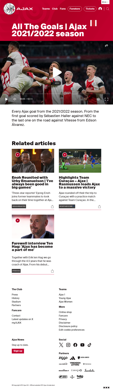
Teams (46, 8)
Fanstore (75, 8)
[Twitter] (61, 345)
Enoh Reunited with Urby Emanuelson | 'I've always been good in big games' (32, 182)
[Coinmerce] (87, 364)
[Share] (52, 206)
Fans (63, 8)
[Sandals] (89, 370)
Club (55, 8)
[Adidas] (72, 358)
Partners (16, 305)
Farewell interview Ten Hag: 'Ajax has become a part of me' (32, 246)
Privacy (63, 319)
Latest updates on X (22, 319)
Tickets (90, 8)
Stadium (16, 301)
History (15, 298)
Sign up (18, 350)
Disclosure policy (68, 326)
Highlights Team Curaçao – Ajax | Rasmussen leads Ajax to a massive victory (79, 182)
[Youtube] (82, 345)
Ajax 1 (62, 294)
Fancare (63, 315)
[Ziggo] (63, 358)
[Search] (107, 9)
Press (15, 294)
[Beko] (80, 377)
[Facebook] (75, 345)
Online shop (65, 312)
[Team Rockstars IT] (64, 371)
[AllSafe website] (63, 377)
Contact (16, 315)
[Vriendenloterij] (75, 364)
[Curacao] (76, 370)
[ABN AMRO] (83, 358)
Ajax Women (65, 301)
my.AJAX (16, 322)
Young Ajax (65, 298)
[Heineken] (72, 377)
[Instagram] (68, 345)
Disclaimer (64, 322)
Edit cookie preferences (71, 330)
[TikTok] (89, 345)
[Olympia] (63, 364)
